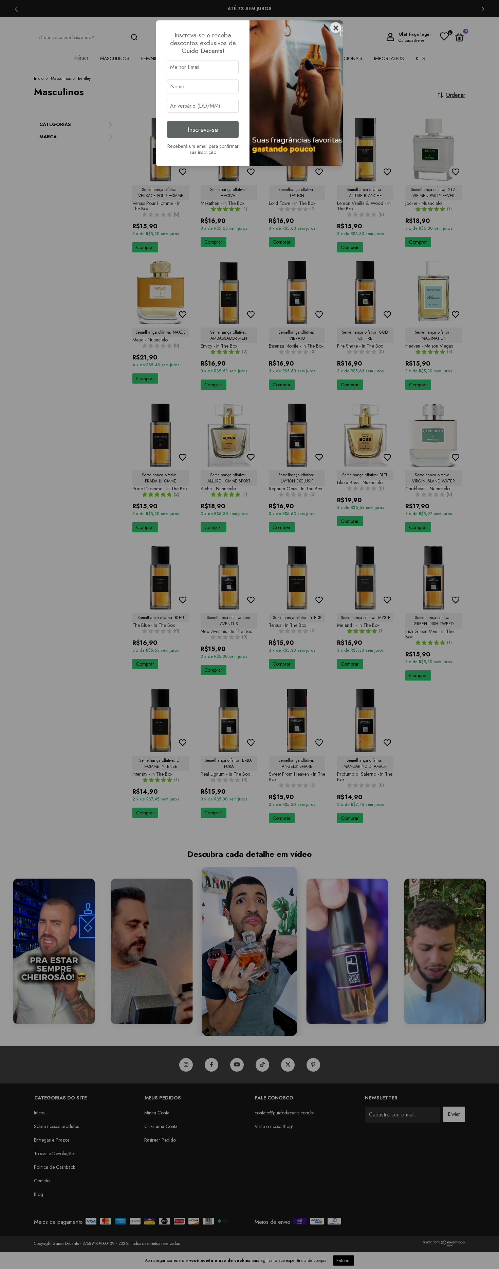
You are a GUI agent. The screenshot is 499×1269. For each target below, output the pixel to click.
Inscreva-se (203, 129)
